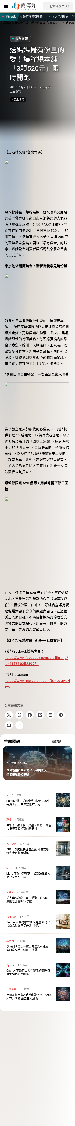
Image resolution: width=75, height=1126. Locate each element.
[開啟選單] (5, 6)
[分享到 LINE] (40, 715)
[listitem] (37, 800)
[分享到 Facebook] (30, 715)
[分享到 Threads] (19, 715)
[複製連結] (19, 725)
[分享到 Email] (9, 725)
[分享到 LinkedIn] (50, 715)
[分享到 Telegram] (61, 715)
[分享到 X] (9, 715)
